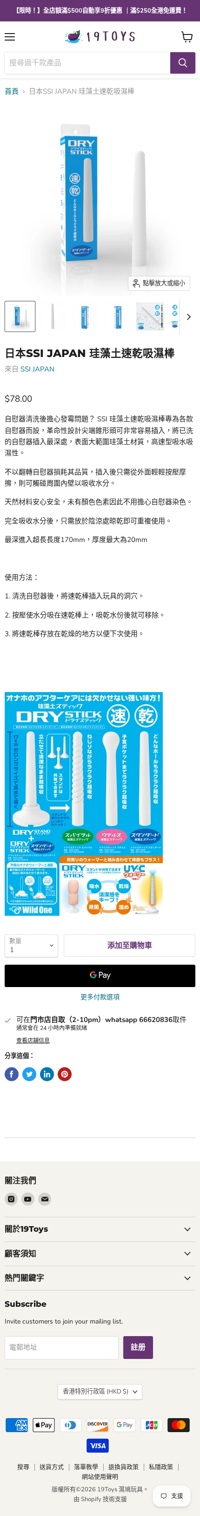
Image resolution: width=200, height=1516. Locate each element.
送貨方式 (52, 1467)
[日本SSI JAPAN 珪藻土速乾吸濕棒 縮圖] (20, 316)
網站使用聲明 (100, 1477)
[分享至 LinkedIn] (47, 1074)
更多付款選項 (100, 997)
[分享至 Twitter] (29, 1074)
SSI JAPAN (37, 369)
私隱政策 (161, 1467)
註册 (138, 1347)
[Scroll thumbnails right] (187, 317)
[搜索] (182, 63)
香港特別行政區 (95, 1391)
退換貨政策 (123, 1467)
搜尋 (23, 1467)
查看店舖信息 (33, 1040)
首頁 (12, 92)
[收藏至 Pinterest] (65, 1074)
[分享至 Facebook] (12, 1074)
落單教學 (86, 1467)
